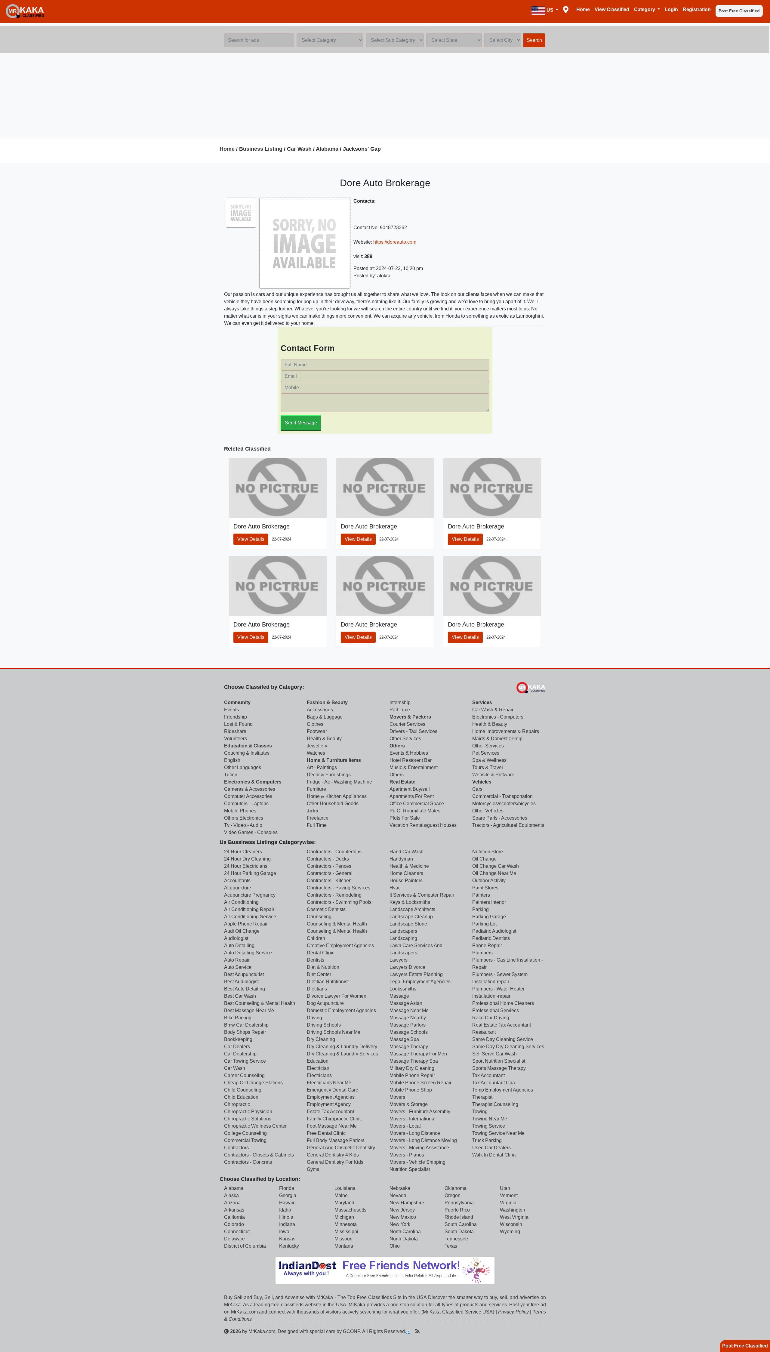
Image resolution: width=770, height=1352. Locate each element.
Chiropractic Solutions (247, 1118)
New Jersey (402, 1209)
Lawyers (399, 959)
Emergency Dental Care (332, 1089)
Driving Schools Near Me (333, 1032)
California (234, 1217)
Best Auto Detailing (244, 988)
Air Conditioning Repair (249, 909)
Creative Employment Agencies (340, 945)
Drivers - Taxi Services (413, 731)
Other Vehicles (488, 810)
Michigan (344, 1217)
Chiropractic (237, 1104)
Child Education (241, 1097)
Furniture (316, 789)
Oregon (452, 1195)
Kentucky (289, 1246)
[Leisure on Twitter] (446, 1331)
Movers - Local (405, 1126)
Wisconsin (511, 1224)
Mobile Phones (240, 810)
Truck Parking (487, 1140)
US (550, 10)
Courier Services (407, 724)
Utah (505, 1188)
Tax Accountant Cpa (493, 1082)
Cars (477, 789)
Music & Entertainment (414, 767)
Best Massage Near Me (249, 1010)
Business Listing (260, 149)
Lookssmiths (403, 988)
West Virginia (514, 1217)
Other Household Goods (333, 803)
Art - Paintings (322, 767)
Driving (314, 1017)
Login (671, 9)
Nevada (398, 1195)
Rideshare (235, 731)
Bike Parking (237, 1017)
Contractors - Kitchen (329, 880)
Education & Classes (248, 745)
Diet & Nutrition (323, 967)
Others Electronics (243, 818)
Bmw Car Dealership (246, 1024)
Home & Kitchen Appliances (337, 796)
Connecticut (237, 1231)
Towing (480, 1111)
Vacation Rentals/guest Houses (423, 825)
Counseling (319, 916)
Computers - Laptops (246, 803)
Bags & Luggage (325, 716)
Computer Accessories (248, 796)
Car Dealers (237, 1046)
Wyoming (510, 1231)
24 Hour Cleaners (243, 851)
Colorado (234, 1224)
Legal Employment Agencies (420, 981)
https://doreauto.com (394, 242)
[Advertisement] (385, 95)
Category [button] (645, 9)
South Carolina (461, 1224)
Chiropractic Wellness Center (255, 1126)
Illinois (286, 1217)
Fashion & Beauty (327, 702)
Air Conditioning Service (250, 916)
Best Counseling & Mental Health (259, 1003)
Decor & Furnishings (329, 774)
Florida (286, 1188)
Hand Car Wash (407, 851)
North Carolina (405, 1231)
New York (400, 1224)
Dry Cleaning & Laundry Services (342, 1053)
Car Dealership (240, 1053)
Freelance (317, 818)
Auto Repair (237, 959)
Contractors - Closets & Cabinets (259, 1154)
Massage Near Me (409, 1010)
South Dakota (459, 1231)
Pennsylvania (459, 1202)
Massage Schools (409, 1032)
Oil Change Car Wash (495, 866)
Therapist (482, 1097)
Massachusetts (350, 1209)
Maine (341, 1195)
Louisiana (345, 1188)
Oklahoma (456, 1188)
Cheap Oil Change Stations (253, 1082)
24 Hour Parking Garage (250, 873)
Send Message (301, 422)
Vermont (509, 1195)
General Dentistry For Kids (335, 1162)
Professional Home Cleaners (503, 1003)
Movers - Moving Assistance (419, 1147)
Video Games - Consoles (251, 832)
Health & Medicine (409, 866)
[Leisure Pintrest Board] (426, 1331)
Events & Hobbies (409, 753)
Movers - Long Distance (415, 1133)
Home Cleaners (406, 873)
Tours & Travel (487, 767)
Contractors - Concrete (248, 1162)
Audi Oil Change (242, 931)
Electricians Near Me (329, 1082)
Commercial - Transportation (502, 796)
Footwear (317, 731)
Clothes (315, 724)
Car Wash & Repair (492, 709)
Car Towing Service (245, 1061)
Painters (481, 895)
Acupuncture (237, 887)
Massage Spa (404, 1039)
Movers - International (413, 1118)
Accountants (237, 880)
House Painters (406, 880)
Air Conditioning (241, 902)
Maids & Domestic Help (497, 738)
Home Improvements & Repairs (505, 731)
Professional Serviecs (495, 1010)
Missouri (343, 1238)
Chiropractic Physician (248, 1111)
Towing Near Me (489, 1118)
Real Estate (402, 781)
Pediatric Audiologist (494, 931)
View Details (250, 539)
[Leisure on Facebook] (436, 1331)
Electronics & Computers (253, 781)
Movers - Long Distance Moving (423, 1140)
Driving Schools (324, 1024)
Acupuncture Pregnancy (250, 895)
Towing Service (488, 1126)
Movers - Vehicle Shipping (417, 1162)
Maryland (344, 1202)
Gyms (313, 1169)
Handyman (401, 858)
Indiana (287, 1224)
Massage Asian (406, 1003)
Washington (512, 1209)
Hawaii (286, 1202)
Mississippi (346, 1231)
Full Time (317, 825)
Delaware (234, 1238)
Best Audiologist (241, 981)
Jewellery (317, 745)
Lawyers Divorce (407, 967)
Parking (480, 909)
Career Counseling (244, 1075)
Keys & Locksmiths (410, 902)
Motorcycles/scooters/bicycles (504, 803)
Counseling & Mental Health (337, 923)
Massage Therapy (409, 1046)
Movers (397, 1097)
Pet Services (485, 753)
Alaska (231, 1195)
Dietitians (317, 988)
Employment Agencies (331, 1097)
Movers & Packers (410, 716)
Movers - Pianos (407, 1154)
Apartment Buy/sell (410, 789)
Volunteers (235, 738)
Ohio (395, 1246)
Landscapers (403, 931)
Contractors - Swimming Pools (339, 902)
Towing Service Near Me (498, 1133)
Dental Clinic (320, 952)
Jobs (312, 810)
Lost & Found (238, 724)
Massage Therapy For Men (418, 1053)
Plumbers (482, 952)
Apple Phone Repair (246, 923)
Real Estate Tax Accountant (501, 1024)
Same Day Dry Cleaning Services (508, 1046)
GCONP (351, 1331)
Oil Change (484, 858)
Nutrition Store (487, 851)
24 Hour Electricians (245, 866)
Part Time (400, 709)
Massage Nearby (408, 1017)
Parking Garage (489, 916)
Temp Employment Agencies (502, 1089)
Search (534, 40)
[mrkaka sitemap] (409, 1331)
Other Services (405, 738)
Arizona (232, 1202)
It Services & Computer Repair (422, 895)
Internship (400, 702)
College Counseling (245, 1133)
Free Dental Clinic (326, 1133)
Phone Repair (487, 945)
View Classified (612, 9)
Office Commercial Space (417, 803)
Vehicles (481, 781)
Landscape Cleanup (411, 916)
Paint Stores (485, 887)
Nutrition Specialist (410, 1169)
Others (397, 745)
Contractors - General (330, 873)
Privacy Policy (513, 1311)
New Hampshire (407, 1202)
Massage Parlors (408, 1024)
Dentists (315, 959)
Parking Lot (484, 923)
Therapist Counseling (495, 1104)
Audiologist (236, 938)
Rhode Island (459, 1217)
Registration (697, 9)
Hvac (395, 887)
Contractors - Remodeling (334, 895)
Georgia (287, 1195)
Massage (399, 996)
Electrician (318, 1068)
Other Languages (242, 767)
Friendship (235, 716)
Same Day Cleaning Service (502, 1039)
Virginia (508, 1202)
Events (231, 709)
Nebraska (400, 1188)
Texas (451, 1246)
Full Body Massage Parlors (336, 1140)
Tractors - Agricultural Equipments (508, 825)
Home (583, 9)
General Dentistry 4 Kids (333, 1154)
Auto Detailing (239, 945)
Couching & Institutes (247, 753)
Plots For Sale (405, 818)
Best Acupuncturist (244, 974)
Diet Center (319, 974)
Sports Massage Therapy (499, 1068)
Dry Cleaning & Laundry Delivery (342, 1046)
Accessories (320, 709)
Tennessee (456, 1238)
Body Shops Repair (245, 1032)
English (232, 760)
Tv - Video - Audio (243, 825)
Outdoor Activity (489, 880)
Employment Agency (329, 1104)
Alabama (327, 149)
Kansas (287, 1238)
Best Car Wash (240, 996)
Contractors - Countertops (334, 851)
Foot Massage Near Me (332, 1126)
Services (482, 702)
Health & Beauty (324, 738)
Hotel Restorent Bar (411, 760)
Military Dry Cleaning (412, 1068)
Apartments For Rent (412, 796)
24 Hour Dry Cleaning (247, 858)
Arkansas (234, 1209)
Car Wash (299, 149)
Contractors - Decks (328, 858)
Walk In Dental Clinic (494, 1154)
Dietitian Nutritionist (328, 981)
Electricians (319, 1075)
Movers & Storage (409, 1104)
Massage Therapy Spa (414, 1061)
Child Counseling (242, 1089)
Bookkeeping (238, 1039)
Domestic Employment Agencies (341, 1010)
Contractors (236, 1147)
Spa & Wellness (489, 760)
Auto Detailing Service (248, 952)
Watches (316, 753)
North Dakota (404, 1238)
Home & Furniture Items (334, 760)
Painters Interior (489, 902)
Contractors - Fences (329, 866)
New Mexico (403, 1217)
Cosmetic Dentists (326, 909)
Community (237, 702)
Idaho (285, 1209)
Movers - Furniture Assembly (420, 1111)
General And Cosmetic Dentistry (341, 1147)
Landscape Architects (412, 909)
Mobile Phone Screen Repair (420, 1082)
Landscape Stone (408, 923)
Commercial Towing (245, 1140)
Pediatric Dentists (491, 938)
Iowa (284, 1231)
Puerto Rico (457, 1209)
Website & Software (493, 774)
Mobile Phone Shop (411, 1089)
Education (317, 1061)
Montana (343, 1246)
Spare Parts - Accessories (499, 818)
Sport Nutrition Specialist (498, 1061)
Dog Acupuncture (325, 1003)
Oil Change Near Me (494, 873)
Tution (230, 774)
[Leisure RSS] (417, 1331)
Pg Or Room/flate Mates (415, 810)
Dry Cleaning (321, 1039)
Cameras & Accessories (249, 789)
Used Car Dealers (491, 1147)
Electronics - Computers (497, 716)
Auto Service (237, 967)
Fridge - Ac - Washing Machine (339, 781)
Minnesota (345, 1224)
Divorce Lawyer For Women (336, 996)
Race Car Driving (490, 1017)
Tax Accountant (488, 1075)
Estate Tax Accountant (330, 1111)
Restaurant (484, 1032)
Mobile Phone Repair (412, 1075)
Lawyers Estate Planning (416, 974)
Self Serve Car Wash (494, 1053)
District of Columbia (245, 1246)
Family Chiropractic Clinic (334, 1118)
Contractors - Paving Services (338, 887)
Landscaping (403, 938)
